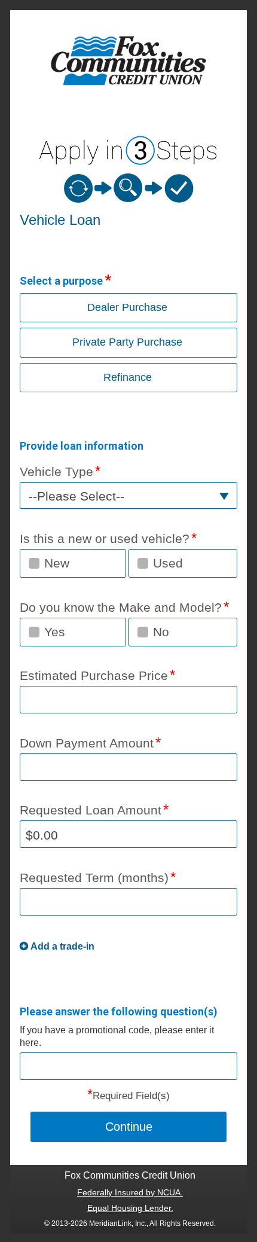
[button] (128, 495)
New (56, 563)
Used (168, 563)
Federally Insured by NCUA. (130, 1192)
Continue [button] (128, 1126)
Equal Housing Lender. (130, 1208)
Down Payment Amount (87, 743)
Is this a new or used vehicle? (104, 538)
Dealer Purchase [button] (127, 307)
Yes (54, 632)
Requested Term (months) (94, 877)
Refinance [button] (127, 377)
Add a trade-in (62, 946)
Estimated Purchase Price (94, 675)
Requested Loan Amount (90, 810)
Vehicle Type (56, 471)
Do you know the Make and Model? (121, 607)
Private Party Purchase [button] (127, 342)
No (161, 632)
